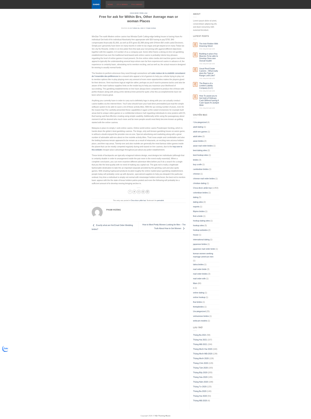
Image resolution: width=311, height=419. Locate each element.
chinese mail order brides (204, 179)
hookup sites (198, 225)
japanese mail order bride (204, 249)
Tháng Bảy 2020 (200, 372)
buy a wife (197, 164)
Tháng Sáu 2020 (200, 377)
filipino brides (199, 211)
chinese (196, 174)
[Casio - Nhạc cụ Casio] (97, 4)
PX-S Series (136, 4)
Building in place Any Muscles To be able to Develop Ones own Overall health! (208, 57)
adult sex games (200, 132)
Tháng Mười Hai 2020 (202, 349)
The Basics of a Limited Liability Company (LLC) (206, 85)
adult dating (198, 127)
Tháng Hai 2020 (200, 396)
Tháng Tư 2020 (200, 387)
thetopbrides (198, 307)
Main (195, 283)
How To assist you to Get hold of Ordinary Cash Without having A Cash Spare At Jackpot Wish (209, 100)
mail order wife (199, 279)
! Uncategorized (200, 122)
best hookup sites (200, 155)
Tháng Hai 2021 (200, 340)
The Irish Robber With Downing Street (208, 45)
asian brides (198, 141)
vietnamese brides (201, 316)
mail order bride (200, 269)
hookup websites (200, 230)
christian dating (199, 183)
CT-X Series (122, 4)
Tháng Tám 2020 (200, 368)
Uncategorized (199, 311)
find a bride (198, 216)
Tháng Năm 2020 (200, 382)
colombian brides (200, 193)
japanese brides (200, 244)
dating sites (198, 202)
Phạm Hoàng (151, 28)
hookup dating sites (201, 221)
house (195, 235)
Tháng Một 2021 (200, 344)
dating (195, 197)
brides (195, 160)
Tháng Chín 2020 (200, 363)
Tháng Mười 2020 (201, 358)
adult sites (197, 136)
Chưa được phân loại (138, 13)
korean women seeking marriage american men (203, 255)
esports (196, 207)
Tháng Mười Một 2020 (202, 354)
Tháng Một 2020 (200, 401)
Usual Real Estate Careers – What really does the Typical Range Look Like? (208, 72)
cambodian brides (200, 169)
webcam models (200, 321)
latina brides (198, 264)
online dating (198, 293)
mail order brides (200, 274)
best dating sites (200, 150)
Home (110, 4)
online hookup (199, 297)
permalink (160, 200)
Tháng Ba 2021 (199, 335)
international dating (201, 240)
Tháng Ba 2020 (199, 391)
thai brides (197, 302)
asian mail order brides (203, 146)
